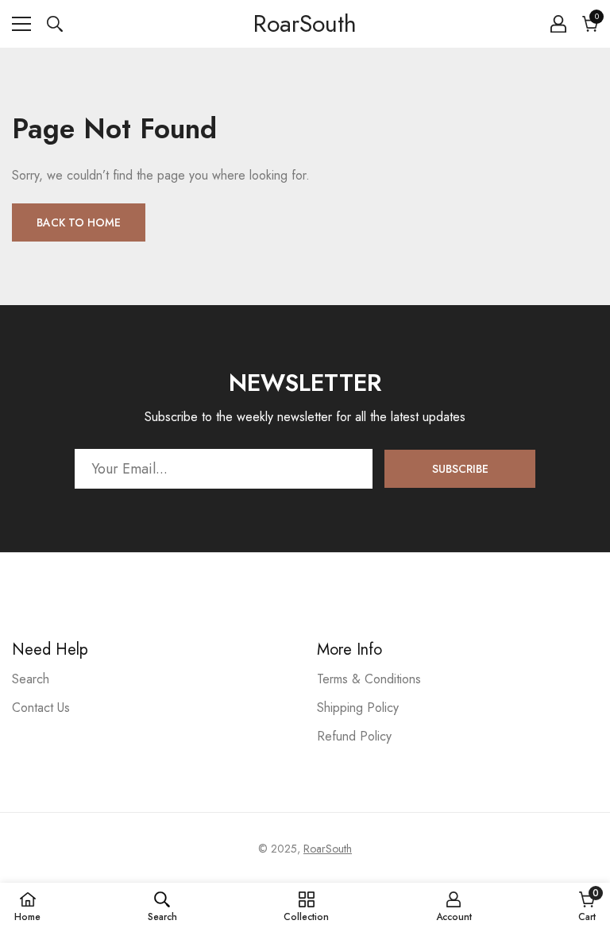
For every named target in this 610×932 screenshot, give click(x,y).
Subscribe (460, 469)
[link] (162, 906)
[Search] (55, 24)
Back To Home (79, 222)
